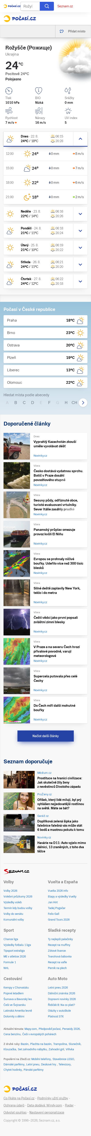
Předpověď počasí (50, 1029)
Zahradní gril (56, 1049)
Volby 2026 (10, 890)
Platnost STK (56, 1016)
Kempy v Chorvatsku (16, 987)
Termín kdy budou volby (18, 908)
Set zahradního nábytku (32, 1049)
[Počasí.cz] (20, 18)
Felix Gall (53, 913)
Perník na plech (57, 968)
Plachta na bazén (40, 1044)
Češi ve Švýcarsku (15, 1005)
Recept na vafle (57, 962)
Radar (69, 1105)
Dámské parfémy (14, 1064)
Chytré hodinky (13, 1069)
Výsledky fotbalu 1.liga (17, 945)
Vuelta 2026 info (58, 890)
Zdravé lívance (57, 950)
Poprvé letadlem (14, 993)
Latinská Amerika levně (18, 1010)
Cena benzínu (12, 1034)
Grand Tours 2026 (59, 919)
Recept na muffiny (59, 945)
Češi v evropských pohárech (39, 1034)
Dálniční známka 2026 (61, 993)
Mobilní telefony (41, 1059)
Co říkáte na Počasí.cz (19, 1098)
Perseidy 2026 (71, 1029)
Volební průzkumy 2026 (18, 896)
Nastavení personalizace (46, 1112)
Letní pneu (32, 1064)
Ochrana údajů (14, 1105)
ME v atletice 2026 (15, 956)
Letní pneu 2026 (58, 987)
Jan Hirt (53, 902)
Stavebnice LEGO (63, 1059)
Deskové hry (49, 1064)
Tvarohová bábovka (60, 956)
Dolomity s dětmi (14, 1016)
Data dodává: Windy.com (44, 1105)
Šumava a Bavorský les (18, 999)
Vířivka (70, 1049)
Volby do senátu (13, 913)
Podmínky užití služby (52, 1098)
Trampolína (60, 1044)
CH (74, 402)
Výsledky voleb (13, 902)
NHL (6, 968)
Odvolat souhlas (15, 1112)
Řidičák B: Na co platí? (61, 1005)
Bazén (24, 1044)
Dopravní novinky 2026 (62, 999)
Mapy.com (31, 1029)
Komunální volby (14, 919)
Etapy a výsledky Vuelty (62, 896)
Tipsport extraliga (14, 950)
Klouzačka (10, 1049)
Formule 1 (10, 962)
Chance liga (11, 939)
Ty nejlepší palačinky (60, 939)
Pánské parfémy (34, 1069)
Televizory (65, 1064)
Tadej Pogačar (56, 908)
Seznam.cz (65, 6)
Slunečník (75, 1044)
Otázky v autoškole (59, 1010)
